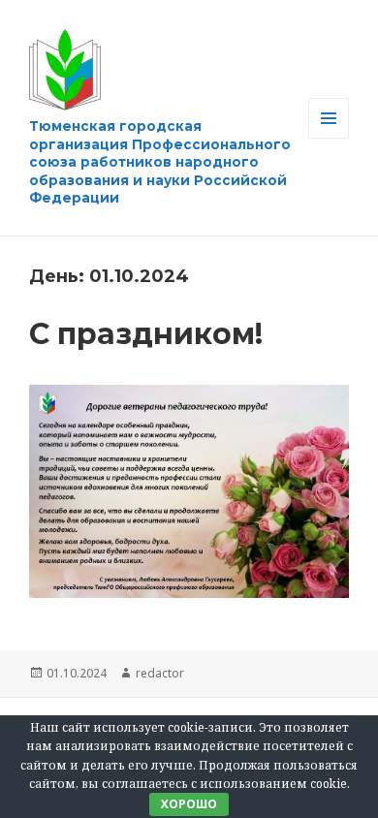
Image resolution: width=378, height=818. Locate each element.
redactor (160, 673)
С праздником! (146, 334)
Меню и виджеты (329, 138)
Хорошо (189, 804)
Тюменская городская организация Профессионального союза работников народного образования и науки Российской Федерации (160, 161)
